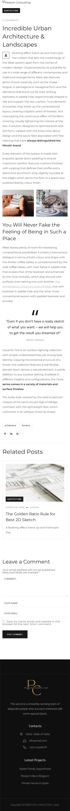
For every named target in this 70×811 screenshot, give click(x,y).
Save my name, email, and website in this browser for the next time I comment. (31, 623)
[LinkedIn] (11, 433)
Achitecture (11, 10)
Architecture (10, 425)
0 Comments (10, 20)
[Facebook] (4, 433)
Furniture (26, 425)
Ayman (34, 507)
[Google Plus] (17, 433)
